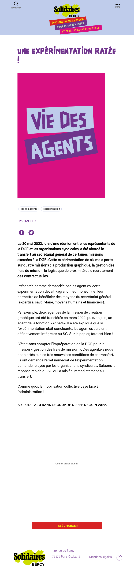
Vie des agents (28, 209)
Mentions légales (100, 557)
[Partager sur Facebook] (21, 233)
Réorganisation (51, 209)
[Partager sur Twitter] (31, 233)
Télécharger (67, 525)
